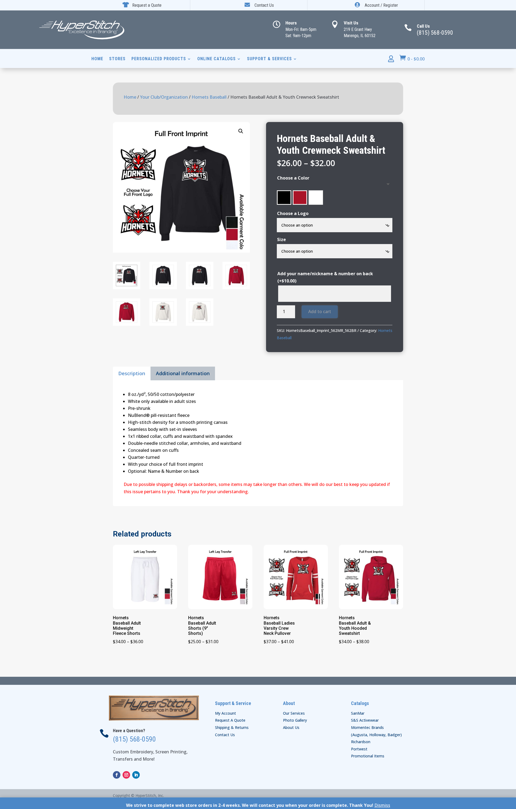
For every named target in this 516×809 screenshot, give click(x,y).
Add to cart (319, 311)
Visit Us (351, 23)
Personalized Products (158, 59)
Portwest (359, 748)
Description (131, 373)
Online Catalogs (216, 59)
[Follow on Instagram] (126, 775)
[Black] (284, 197)
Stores (117, 59)
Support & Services (269, 59)
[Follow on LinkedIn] (136, 775)
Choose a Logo (293, 213)
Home (97, 59)
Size (281, 239)
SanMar (357, 713)
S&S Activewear (365, 720)
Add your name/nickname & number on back (325, 277)
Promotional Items (367, 755)
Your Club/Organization (164, 97)
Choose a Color (293, 178)
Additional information (183, 373)
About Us (291, 727)
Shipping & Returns (232, 727)
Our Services (294, 713)
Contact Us (225, 734)
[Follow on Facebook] (116, 775)
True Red (299, 197)
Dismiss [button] (382, 805)
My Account (225, 713)
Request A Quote (230, 720)
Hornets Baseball (209, 97)
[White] (315, 197)
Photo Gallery (295, 720)
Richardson (360, 741)
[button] (241, 131)
